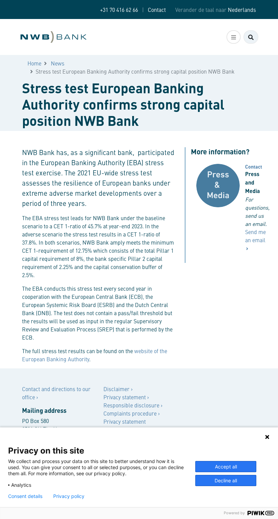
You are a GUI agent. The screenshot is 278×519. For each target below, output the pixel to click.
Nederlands (242, 9)
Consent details (25, 496)
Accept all (226, 466)
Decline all (226, 480)
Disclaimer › (118, 388)
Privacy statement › (126, 397)
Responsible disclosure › (132, 405)
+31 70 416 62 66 (119, 9)
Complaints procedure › (131, 413)
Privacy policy (68, 496)
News (57, 63)
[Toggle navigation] (233, 37)
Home (34, 63)
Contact (157, 9)
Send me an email (255, 236)
